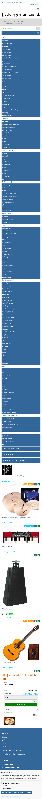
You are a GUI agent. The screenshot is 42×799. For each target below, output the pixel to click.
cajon (3, 245)
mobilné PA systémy (8, 303)
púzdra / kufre (6, 104)
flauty (3, 188)
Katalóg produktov (19, 21)
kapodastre (5, 87)
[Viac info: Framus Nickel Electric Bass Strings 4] (35, 484)
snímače (4, 84)
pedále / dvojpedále (7, 265)
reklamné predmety (7, 430)
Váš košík (21, 33)
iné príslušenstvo (7, 115)
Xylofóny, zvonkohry (8, 254)
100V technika (6, 343)
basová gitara (6, 375)
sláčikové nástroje (7, 219)
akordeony (5, 216)
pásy (3, 107)
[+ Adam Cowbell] (39, 621)
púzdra (4, 274)
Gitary (4, 38)
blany (3, 268)
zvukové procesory (7, 312)
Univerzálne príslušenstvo (9, 415)
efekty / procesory (7, 136)
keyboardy (5, 153)
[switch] (1, 783)
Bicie (3, 225)
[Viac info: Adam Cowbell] (35, 621)
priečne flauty (6, 185)
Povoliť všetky (6, 792)
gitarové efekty (6, 64)
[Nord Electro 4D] (21, 537)
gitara (3, 369)
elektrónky (5, 112)
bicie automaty (6, 228)
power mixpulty (6, 286)
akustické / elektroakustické (10, 124)
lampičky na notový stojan (10, 424)
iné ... (3, 444)
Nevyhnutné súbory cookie (11, 783)
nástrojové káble (7, 320)
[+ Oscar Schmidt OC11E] (39, 671)
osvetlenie (5, 363)
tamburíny (5, 257)
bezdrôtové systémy (8, 95)
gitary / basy (5, 436)
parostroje (5, 349)
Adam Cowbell (6, 609)
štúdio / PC (5, 337)
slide (3, 92)
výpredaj (30, 484)
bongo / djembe (6, 248)
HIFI (3, 355)
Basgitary (5, 118)
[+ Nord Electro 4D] (39, 555)
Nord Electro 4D (7, 546)
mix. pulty (5, 283)
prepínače (5, 101)
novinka (31, 526)
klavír (3, 372)
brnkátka (4, 89)
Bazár (4, 433)
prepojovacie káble (7, 326)
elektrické (5, 40)
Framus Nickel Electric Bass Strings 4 (14, 476)
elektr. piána (5, 156)
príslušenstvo (6, 147)
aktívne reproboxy (7, 300)
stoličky (4, 179)
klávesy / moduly (7, 438)
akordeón (4, 378)
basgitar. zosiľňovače (8, 127)
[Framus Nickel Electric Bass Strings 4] (7, 469)
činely (4, 239)
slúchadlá (5, 346)
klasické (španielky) (8, 43)
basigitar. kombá (7, 130)
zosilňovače (5, 288)
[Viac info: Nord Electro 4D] (35, 555)
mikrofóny (5, 306)
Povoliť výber (18, 792)
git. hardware (6, 98)
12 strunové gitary (7, 52)
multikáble (5, 329)
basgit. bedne (6, 133)
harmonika (5, 401)
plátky (4, 205)
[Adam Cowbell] (15, 583)
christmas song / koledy (9, 412)
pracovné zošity (6, 410)
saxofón (4, 389)
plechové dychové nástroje (10, 193)
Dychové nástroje (7, 182)
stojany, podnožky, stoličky (10, 110)
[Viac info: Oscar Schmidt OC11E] (35, 671)
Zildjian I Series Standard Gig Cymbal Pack (16, 517)
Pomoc (4, 743)
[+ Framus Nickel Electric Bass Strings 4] (39, 484)
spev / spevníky (7, 398)
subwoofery (5, 297)
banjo (3, 395)
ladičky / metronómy (8, 418)
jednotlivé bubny (7, 231)
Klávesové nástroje (7, 150)
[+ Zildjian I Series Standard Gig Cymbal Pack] (39, 526)
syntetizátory (6, 164)
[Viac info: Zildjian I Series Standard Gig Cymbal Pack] (35, 526)
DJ (3, 340)
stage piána (5, 159)
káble (3, 314)
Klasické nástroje (7, 213)
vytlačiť (5, 682)
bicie (3, 384)
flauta (3, 387)
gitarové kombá (6, 75)
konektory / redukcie (8, 317)
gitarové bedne (6, 78)
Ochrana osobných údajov (15, 796)
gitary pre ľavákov (7, 49)
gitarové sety (6, 61)
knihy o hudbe (6, 407)
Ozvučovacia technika (8, 280)
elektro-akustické (7, 55)
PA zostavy (5, 294)
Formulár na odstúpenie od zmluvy (14, 754)
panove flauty (6, 190)
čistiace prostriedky (8, 427)
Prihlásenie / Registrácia (34, 4)
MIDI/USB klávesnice (8, 162)
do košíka (21, 704)
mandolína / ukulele (8, 392)
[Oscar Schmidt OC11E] (21, 643)
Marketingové (7, 788)
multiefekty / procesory (9, 66)
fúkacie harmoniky (7, 199)
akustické (5, 46)
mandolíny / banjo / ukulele (10, 58)
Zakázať (28, 792)
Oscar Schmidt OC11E (9, 662)
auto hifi (4, 358)
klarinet (4, 404)
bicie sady (5, 237)
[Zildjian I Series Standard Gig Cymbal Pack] (21, 502)
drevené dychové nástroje (9, 196)
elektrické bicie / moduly (9, 234)
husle (3, 381)
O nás (4, 740)
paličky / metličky (7, 271)
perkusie (4, 251)
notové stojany (6, 421)
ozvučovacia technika (8, 441)
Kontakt (4, 746)
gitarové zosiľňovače (8, 69)
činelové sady (6, 242)
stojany (4, 173)
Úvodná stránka (7, 21)
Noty (3, 366)
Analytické (6, 786)
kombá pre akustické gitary (10, 72)
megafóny (5, 335)
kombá (4, 167)
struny (4, 81)
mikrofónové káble (7, 323)
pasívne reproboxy (7, 291)
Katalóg (4, 737)
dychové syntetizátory (8, 202)
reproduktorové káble (8, 332)
